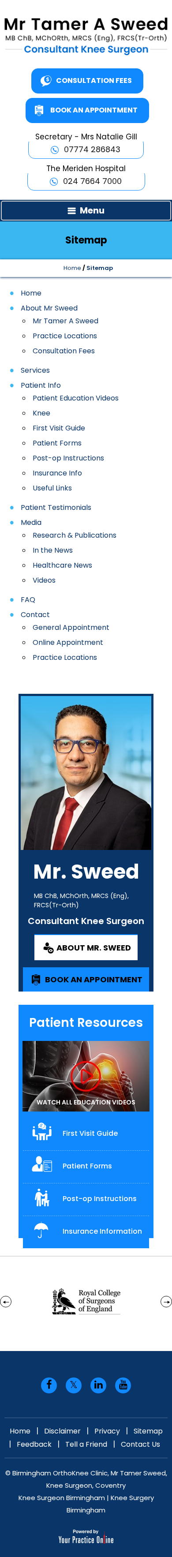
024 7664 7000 (92, 181)
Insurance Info (57, 473)
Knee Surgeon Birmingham (62, 1497)
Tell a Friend (86, 1444)
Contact (35, 615)
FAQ (28, 600)
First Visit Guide (59, 428)
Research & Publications (74, 535)
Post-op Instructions (68, 458)
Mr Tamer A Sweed (65, 321)
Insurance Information (102, 1231)
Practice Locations (65, 336)
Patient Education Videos (76, 398)
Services (35, 370)
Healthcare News (62, 565)
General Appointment (71, 627)
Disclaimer (62, 1431)
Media (31, 522)
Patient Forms (57, 443)
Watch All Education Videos (86, 1102)
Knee (41, 413)
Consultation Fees (94, 80)
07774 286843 (92, 149)
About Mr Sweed (49, 308)
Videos (44, 580)
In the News (53, 550)
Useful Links (52, 488)
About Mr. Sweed (93, 947)
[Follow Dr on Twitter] (74, 1385)
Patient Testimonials (56, 507)
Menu (92, 210)
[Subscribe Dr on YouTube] (123, 1385)
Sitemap (148, 1431)
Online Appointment (68, 642)
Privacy (107, 1431)
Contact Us (140, 1444)
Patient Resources (86, 1022)
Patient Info (41, 385)
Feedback (34, 1444)
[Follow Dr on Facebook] (49, 1385)
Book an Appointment (94, 110)
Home (72, 268)
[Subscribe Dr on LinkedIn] (98, 1385)
